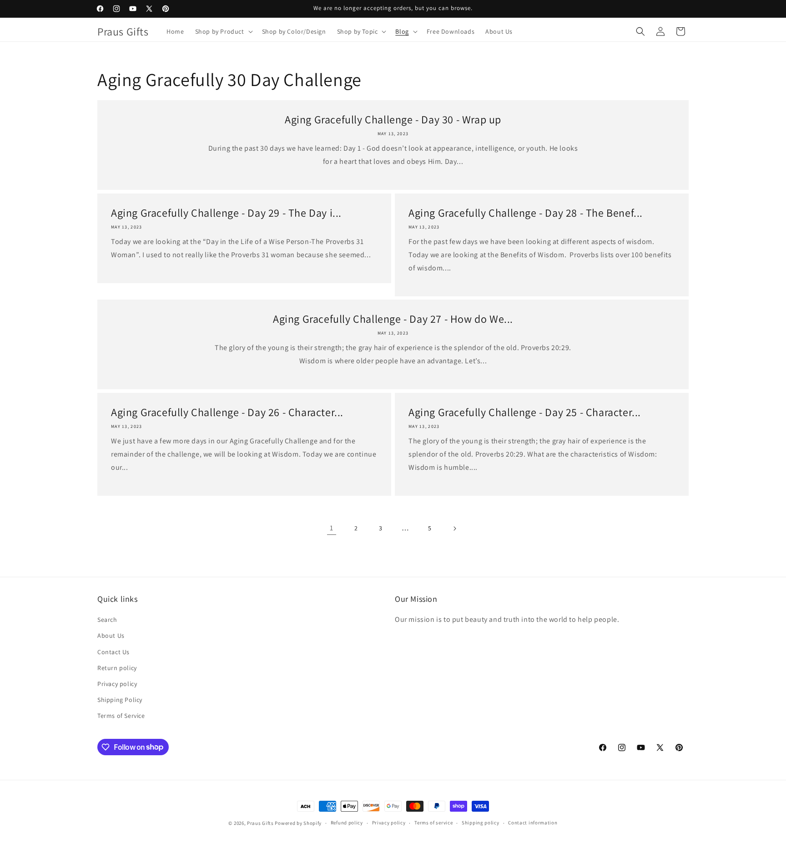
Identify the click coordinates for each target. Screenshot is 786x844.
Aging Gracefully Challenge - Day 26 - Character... (227, 412)
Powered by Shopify (298, 823)
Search (107, 619)
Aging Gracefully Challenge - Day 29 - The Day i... (226, 213)
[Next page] (454, 529)
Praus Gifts (260, 823)
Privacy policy (117, 684)
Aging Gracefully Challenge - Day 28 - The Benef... (525, 213)
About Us (111, 635)
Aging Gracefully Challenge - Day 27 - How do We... (393, 319)
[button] (223, 31)
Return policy (117, 668)
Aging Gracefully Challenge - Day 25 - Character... (524, 412)
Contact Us (113, 652)
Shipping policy (480, 822)
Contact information (532, 822)
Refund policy (347, 822)
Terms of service (433, 822)
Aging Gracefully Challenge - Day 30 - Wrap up (393, 119)
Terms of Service (121, 716)
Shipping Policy (119, 700)
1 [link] (331, 528)
